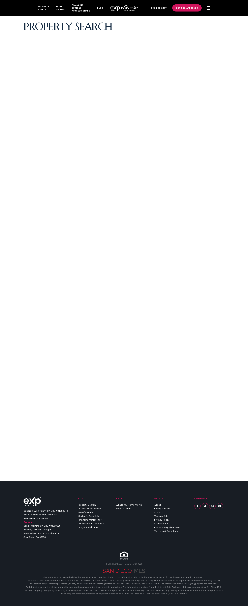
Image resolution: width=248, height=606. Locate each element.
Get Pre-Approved (187, 8)
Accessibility (161, 523)
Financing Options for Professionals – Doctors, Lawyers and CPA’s (91, 523)
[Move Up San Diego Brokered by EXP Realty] (124, 8)
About (157, 504)
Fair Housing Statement (167, 527)
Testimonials (161, 516)
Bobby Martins (162, 508)
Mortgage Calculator (89, 516)
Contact (158, 512)
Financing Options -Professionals (81, 8)
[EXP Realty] (32, 501)
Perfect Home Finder (89, 508)
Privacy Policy (161, 519)
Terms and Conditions (166, 531)
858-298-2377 (159, 8)
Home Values (60, 8)
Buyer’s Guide (85, 512)
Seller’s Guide (123, 508)
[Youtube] (220, 506)
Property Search (43, 8)
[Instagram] (212, 506)
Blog (100, 8)
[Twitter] (205, 506)
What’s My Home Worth (129, 504)
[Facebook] (197, 506)
